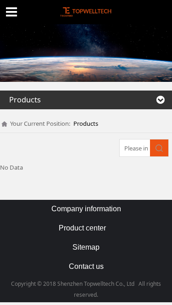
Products (85, 123)
